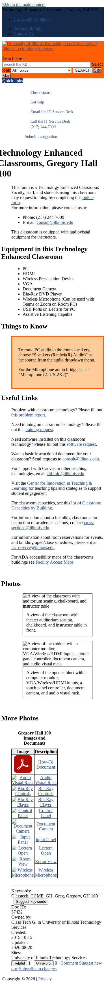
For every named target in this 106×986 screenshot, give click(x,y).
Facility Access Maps (54, 562)
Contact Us (24, 34)
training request (39, 429)
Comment (69, 963)
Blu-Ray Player (45, 802)
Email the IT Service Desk (49, 112)
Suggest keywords (31, 901)
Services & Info (28, 29)
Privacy (45, 978)
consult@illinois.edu (55, 222)
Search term (12, 58)
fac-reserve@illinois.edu (33, 547)
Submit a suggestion (41, 136)
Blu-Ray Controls (45, 791)
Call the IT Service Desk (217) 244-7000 (47, 124)
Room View (46, 861)
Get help (34, 102)
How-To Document (45, 764)
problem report (32, 415)
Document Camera (45, 826)
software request (81, 444)
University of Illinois (32, 19)
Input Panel (46, 839)
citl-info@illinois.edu (65, 473)
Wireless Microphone (46, 872)
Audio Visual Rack (46, 780)
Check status (37, 93)
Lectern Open (46, 850)
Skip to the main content (24, 4)
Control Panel (46, 813)
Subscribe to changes (38, 968)
